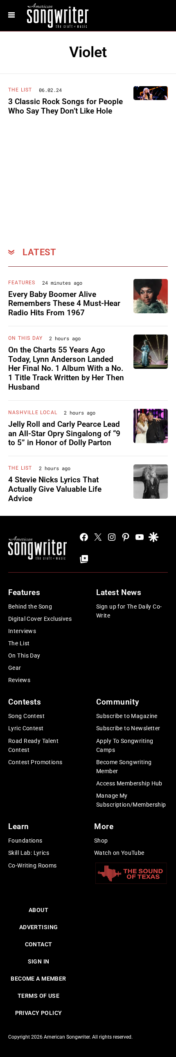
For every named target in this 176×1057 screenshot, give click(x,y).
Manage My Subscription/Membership (131, 800)
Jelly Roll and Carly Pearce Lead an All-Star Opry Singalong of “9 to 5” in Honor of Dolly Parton (64, 433)
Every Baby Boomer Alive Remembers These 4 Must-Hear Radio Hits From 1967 (64, 304)
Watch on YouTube (119, 853)
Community (117, 702)
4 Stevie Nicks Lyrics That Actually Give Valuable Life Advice (55, 489)
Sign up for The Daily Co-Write (129, 611)
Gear (14, 668)
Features (22, 282)
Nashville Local (32, 412)
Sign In (39, 961)
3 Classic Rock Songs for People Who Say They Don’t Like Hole (65, 106)
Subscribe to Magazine (127, 716)
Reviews (19, 680)
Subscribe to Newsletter (128, 728)
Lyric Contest (25, 728)
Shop (101, 840)
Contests (24, 702)
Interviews (22, 631)
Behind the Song (30, 606)
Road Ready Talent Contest (33, 745)
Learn (18, 826)
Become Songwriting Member (124, 766)
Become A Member (38, 978)
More (103, 826)
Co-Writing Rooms (32, 865)
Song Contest (26, 716)
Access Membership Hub (129, 783)
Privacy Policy (38, 1013)
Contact (38, 944)
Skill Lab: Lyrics (28, 853)
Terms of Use (38, 995)
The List (20, 90)
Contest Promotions (35, 762)
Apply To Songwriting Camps (124, 745)
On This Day (25, 338)
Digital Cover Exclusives (40, 618)
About (38, 910)
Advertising (38, 927)
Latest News (118, 592)
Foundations (25, 840)
